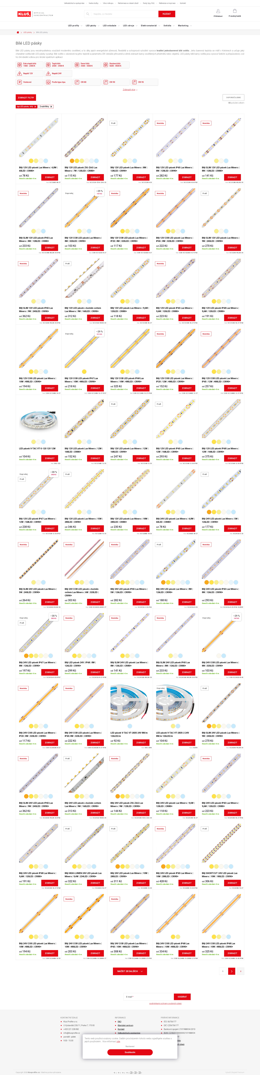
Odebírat (182, 997)
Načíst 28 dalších (127, 971)
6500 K (45, 161)
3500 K (221, 582)
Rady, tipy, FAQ (148, 3)
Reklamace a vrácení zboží (128, 3)
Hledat (167, 14)
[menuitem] (75, 25)
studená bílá (43, 442)
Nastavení (130, 1046)
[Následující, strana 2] (231, 971)
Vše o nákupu (108, 3)
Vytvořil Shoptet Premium (234, 1072)
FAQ (119, 1022)
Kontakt (183, 3)
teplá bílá (33, 442)
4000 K (41, 161)
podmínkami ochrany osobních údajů (165, 1003)
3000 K (36, 161)
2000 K (72, 161)
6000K (228, 301)
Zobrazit (50, 177)
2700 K (31, 161)
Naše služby (93, 3)
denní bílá (38, 442)
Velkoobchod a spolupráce (74, 3)
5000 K (91, 161)
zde (118, 1041)
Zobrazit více (129, 89)
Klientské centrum (125, 1025)
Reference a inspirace (167, 3)
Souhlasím (130, 1052)
